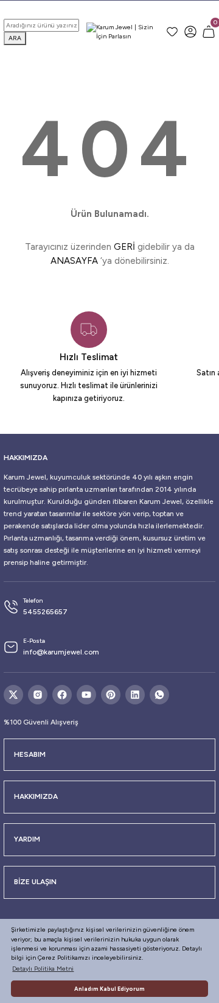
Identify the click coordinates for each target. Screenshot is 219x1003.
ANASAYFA (74, 260)
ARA (15, 38)
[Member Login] (190, 31)
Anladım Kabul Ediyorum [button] (109, 988)
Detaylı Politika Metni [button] (43, 969)
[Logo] (122, 32)
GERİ (124, 246)
